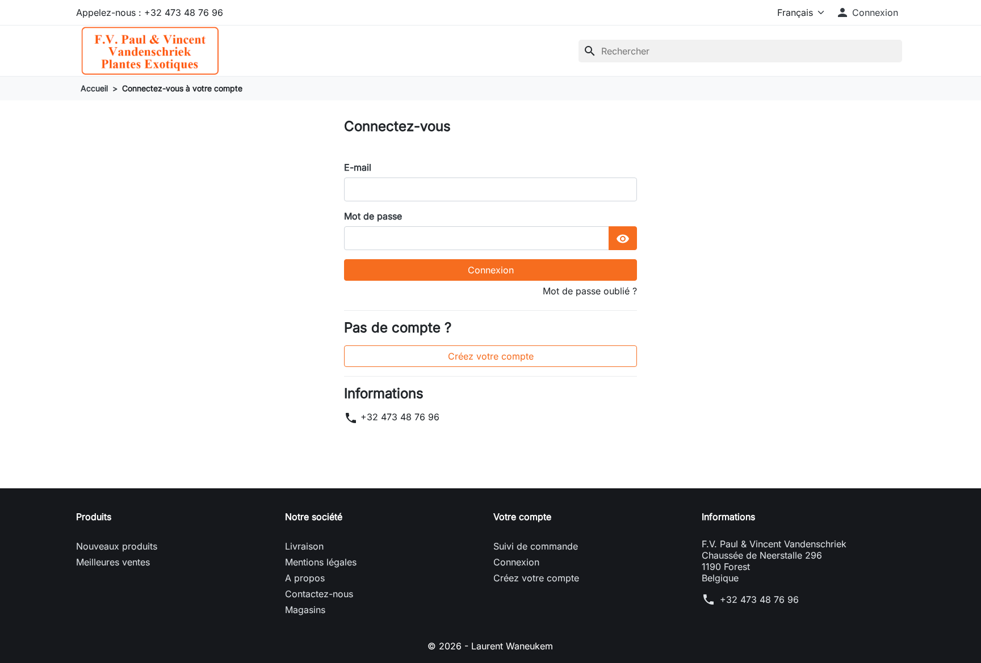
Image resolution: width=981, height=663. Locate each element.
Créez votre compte (491, 356)
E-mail (357, 167)
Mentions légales (321, 562)
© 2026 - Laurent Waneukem (490, 646)
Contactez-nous (319, 593)
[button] (867, 12)
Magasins (305, 609)
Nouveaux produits (116, 546)
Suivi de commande (535, 546)
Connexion (491, 270)
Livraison (304, 546)
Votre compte (522, 516)
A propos (305, 578)
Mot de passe (373, 216)
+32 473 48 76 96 (399, 417)
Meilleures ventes (113, 562)
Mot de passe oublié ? (590, 291)
